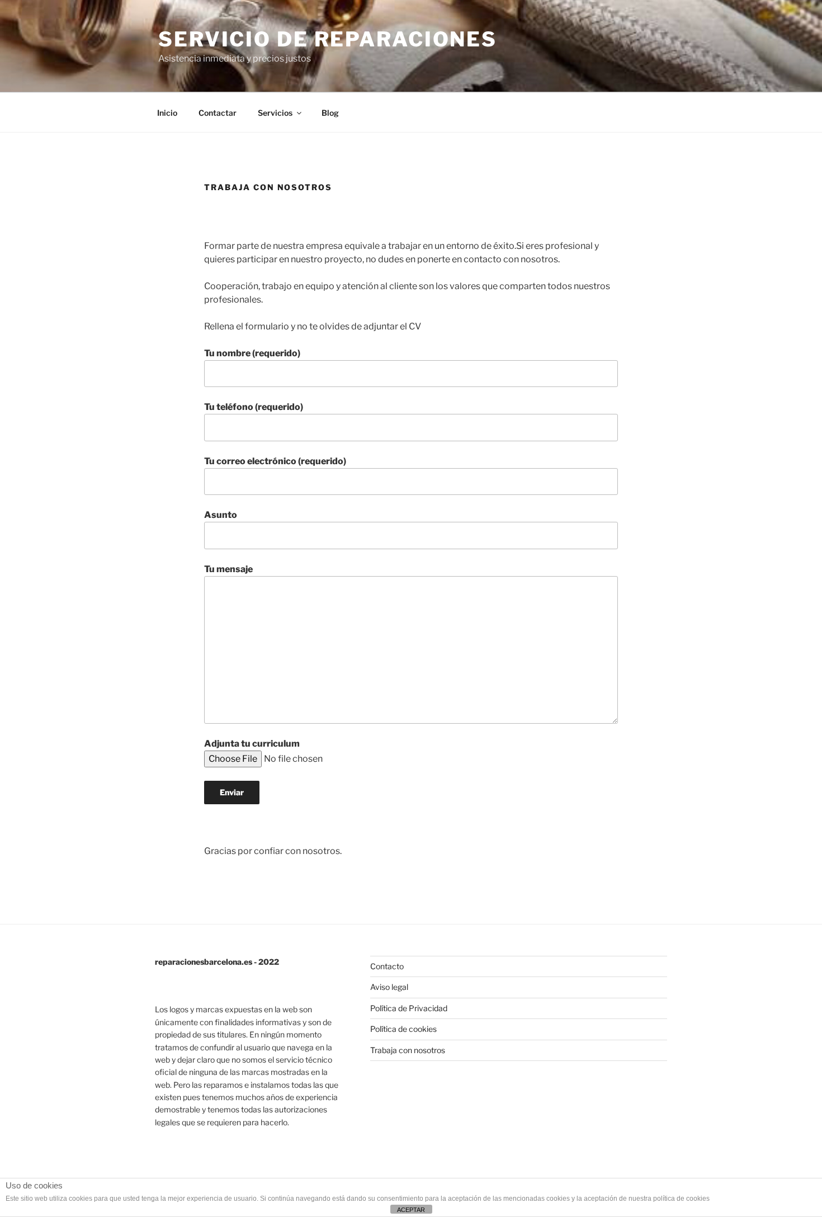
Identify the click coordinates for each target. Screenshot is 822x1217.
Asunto (220, 515)
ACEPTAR (411, 1209)
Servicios (275, 112)
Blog (330, 112)
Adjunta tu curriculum (252, 743)
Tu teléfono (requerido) (253, 407)
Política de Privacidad (408, 1008)
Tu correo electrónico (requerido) (275, 461)
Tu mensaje (228, 569)
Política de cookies (403, 1029)
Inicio (167, 112)
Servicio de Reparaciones (327, 39)
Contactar (218, 112)
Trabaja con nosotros (407, 1050)
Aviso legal (389, 987)
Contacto (387, 966)
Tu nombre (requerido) (252, 353)
